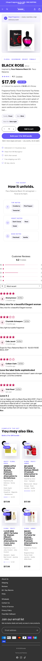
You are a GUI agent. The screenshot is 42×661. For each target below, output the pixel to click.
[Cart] (39, 9)
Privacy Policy (7, 610)
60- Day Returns (7, 590)
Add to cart (28, 129)
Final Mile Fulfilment (9, 614)
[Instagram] (21, 657)
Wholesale (5, 599)
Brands (23, 648)
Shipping (5, 583)
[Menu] (2, 9)
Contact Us (6, 603)
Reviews (5, 586)
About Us (5, 579)
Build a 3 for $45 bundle (11, 435)
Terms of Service (8, 606)
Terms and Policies (21, 653)
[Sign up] (37, 630)
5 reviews (19, 76)
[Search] (7, 9)
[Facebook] (17, 657)
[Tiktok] (24, 657)
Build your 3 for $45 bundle (21, 136)
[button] (21, 265)
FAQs (3, 594)
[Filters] (2, 286)
